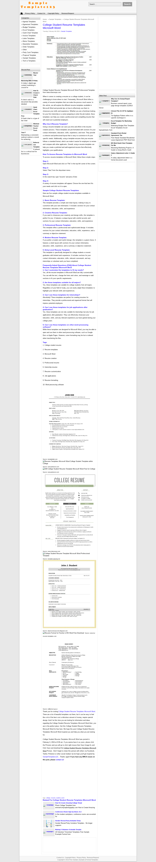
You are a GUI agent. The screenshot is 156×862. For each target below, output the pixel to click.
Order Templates (28, 47)
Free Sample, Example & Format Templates (83, 860)
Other (25, 50)
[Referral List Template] (26, 144)
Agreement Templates (30, 24)
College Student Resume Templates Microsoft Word (76, 711)
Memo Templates (29, 41)
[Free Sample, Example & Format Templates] (38, 10)
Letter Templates (29, 38)
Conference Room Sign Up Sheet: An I (68, 812)
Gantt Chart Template (30, 33)
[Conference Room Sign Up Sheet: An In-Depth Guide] (48, 814)
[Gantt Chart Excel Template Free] (26, 109)
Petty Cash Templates (31, 52)
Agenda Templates (29, 22)
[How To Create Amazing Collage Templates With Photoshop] (48, 805)
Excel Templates (29, 30)
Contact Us (41, 13)
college (48, 798)
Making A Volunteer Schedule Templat (68, 829)
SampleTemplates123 (50, 757)
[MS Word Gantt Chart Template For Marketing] (104, 145)
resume (53, 798)
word (62, 798)
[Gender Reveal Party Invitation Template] (49, 827)
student (58, 798)
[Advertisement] (69, 780)
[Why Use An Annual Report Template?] (104, 101)
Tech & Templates (29, 61)
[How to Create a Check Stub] (26, 92)
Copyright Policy (53, 13)
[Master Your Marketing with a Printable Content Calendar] (26, 75)
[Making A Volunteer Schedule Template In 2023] (48, 831)
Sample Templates (55, 19)
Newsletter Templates (30, 44)
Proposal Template (29, 55)
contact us (59, 760)
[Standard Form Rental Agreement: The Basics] (104, 135)
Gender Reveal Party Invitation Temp (68, 821)
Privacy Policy (30, 13)
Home (45, 19)
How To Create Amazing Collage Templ (68, 803)
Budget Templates (29, 27)
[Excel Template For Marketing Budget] (104, 123)
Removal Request (68, 13)
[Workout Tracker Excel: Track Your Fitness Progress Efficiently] (26, 125)
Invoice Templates (29, 36)
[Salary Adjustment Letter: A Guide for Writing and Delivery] (104, 155)
